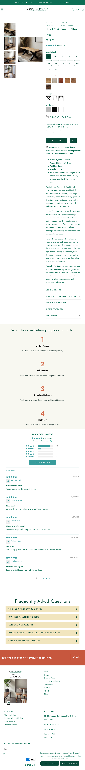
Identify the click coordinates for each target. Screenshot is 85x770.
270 (56, 69)
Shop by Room (49, 678)
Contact (47, 687)
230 (77, 63)
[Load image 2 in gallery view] (9, 43)
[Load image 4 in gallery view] (9, 71)
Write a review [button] (42, 462)
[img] (11, 477)
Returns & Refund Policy (13, 718)
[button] (2, 9)
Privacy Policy (9, 721)
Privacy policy (50, 763)
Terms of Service (10, 724)
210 (63, 63)
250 (49, 69)
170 (49, 63)
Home (46, 675)
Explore (76, 657)
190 (56, 63)
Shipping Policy (10, 715)
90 (48, 57)
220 (70, 63)
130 (69, 57)
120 (62, 57)
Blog (46, 694)
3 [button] (43, 578)
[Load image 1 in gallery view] (9, 29)
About (46, 691)
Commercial (48, 684)
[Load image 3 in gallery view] (9, 57)
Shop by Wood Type (52, 681)
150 (76, 57)
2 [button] (39, 578)
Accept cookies (69, 763)
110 (55, 57)
